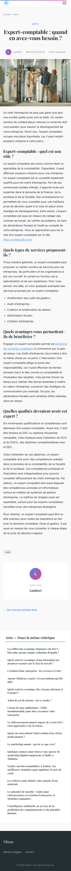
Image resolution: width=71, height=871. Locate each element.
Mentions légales (12, 852)
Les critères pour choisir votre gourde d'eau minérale (32, 782)
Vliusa (8, 841)
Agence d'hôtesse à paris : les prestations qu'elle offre (35, 680)
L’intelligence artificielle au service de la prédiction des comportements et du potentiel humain (33, 809)
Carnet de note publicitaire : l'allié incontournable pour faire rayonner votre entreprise (31, 711)
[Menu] (64, 3)
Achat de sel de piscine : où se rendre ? (29, 700)
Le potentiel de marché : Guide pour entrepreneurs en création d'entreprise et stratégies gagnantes (31, 795)
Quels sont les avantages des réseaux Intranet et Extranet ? (35, 691)
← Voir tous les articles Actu (20, 609)
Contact (29, 852)
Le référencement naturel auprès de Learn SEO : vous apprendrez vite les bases (35, 724)
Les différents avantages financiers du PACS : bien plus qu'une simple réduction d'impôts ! (33, 650)
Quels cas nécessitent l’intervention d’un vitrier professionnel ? (34, 734)
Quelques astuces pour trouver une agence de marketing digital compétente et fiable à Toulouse (33, 755)
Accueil (7, 14)
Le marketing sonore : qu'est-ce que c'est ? (31, 744)
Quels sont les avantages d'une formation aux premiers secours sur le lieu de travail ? (33, 661)
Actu (16, 14)
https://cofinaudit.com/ (17, 239)
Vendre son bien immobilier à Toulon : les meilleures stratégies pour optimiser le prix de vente (34, 769)
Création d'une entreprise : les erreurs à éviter (34, 670)
